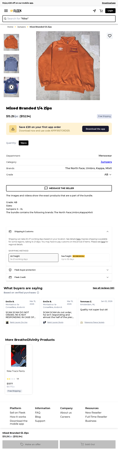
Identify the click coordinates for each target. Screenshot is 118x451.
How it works (18, 416)
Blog (38, 416)
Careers (65, 416)
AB (106, 174)
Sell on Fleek (17, 412)
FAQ (37, 412)
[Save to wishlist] (110, 36)
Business (90, 420)
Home (10, 27)
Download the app (95, 129)
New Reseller (93, 412)
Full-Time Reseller (96, 416)
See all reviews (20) (103, 288)
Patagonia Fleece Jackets (94, 322)
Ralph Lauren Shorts (55, 322)
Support (40, 420)
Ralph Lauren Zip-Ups (18, 322)
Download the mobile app (19, 422)
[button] (59, 231)
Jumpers (21, 27)
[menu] (6, 10)
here (78, 239)
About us (66, 412)
